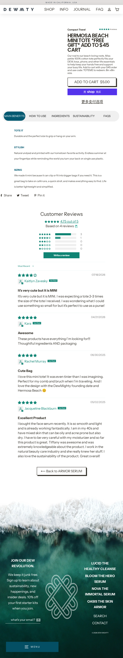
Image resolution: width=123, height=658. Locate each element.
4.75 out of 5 (69, 221)
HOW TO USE (37, 116)
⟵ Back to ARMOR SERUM (61, 471)
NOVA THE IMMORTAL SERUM (100, 591)
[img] (27, 275)
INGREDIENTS (61, 116)
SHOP (49, 9)
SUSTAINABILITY (84, 116)
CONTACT (100, 623)
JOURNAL (82, 9)
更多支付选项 (92, 102)
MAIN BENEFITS (14, 116)
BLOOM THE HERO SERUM (100, 579)
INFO (64, 9)
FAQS (107, 116)
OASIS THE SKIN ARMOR (100, 604)
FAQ (99, 9)
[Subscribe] (38, 620)
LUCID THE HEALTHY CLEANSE (100, 566)
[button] (104, 29)
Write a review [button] (62, 255)
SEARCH (100, 616)
